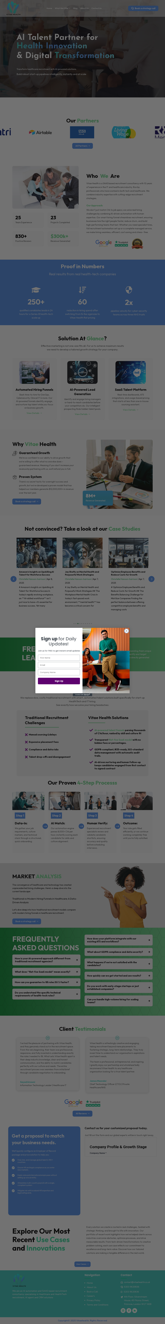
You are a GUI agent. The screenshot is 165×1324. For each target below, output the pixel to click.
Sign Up (59, 680)
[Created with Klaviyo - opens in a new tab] (82, 694)
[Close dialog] (126, 631)
